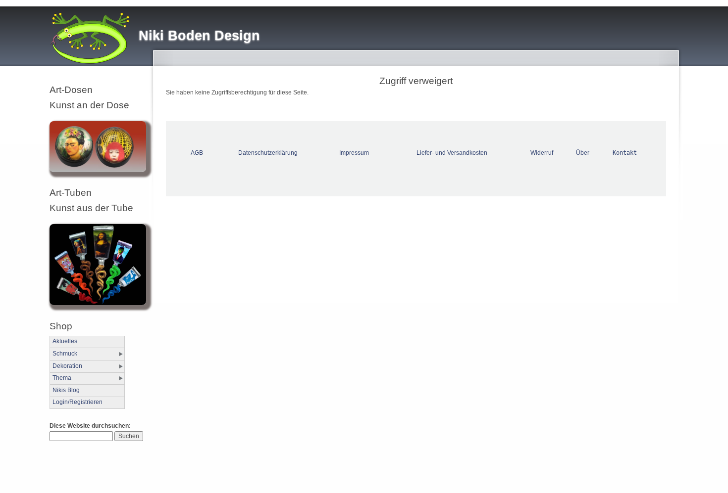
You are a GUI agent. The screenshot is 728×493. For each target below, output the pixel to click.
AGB (197, 152)
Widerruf (541, 152)
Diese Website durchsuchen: (90, 425)
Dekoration (67, 365)
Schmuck (64, 353)
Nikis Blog (66, 390)
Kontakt (625, 152)
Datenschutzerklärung (268, 152)
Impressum (354, 152)
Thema (61, 377)
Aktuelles (64, 341)
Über (582, 152)
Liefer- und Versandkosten (451, 152)
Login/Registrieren (77, 402)
